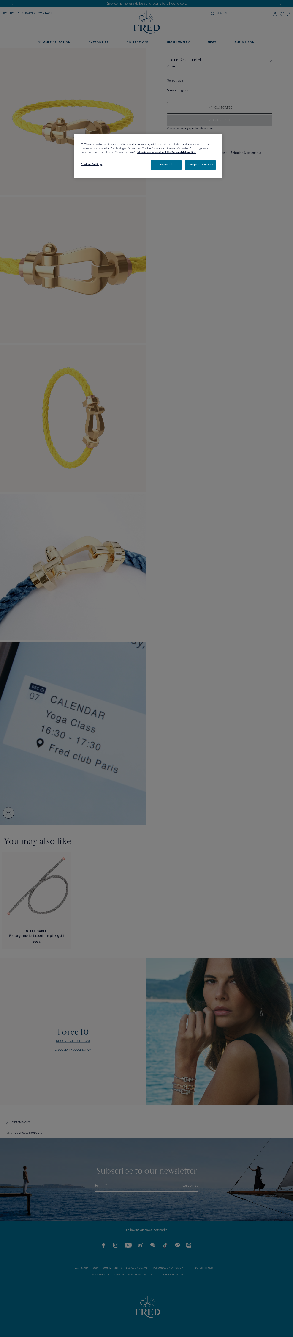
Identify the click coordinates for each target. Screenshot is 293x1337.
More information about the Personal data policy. (166, 152)
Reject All (166, 165)
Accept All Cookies (200, 165)
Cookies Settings (91, 164)
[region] (148, 156)
